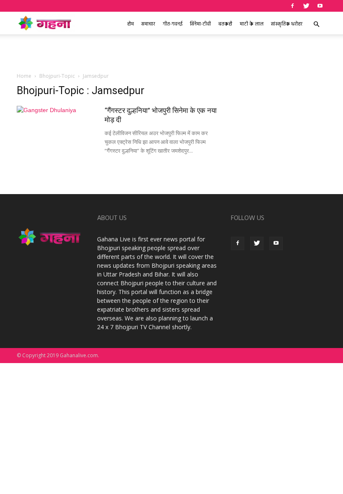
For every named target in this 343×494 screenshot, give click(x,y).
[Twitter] (306, 6)
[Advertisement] (171, 52)
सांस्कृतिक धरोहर (286, 24)
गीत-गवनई (172, 24)
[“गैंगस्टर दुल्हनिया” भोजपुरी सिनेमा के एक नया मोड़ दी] (56, 133)
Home (24, 75)
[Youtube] (320, 6)
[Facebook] (292, 6)
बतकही (225, 24)
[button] (316, 24)
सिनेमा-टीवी (200, 24)
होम (130, 24)
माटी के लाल (252, 24)
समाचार (148, 24)
